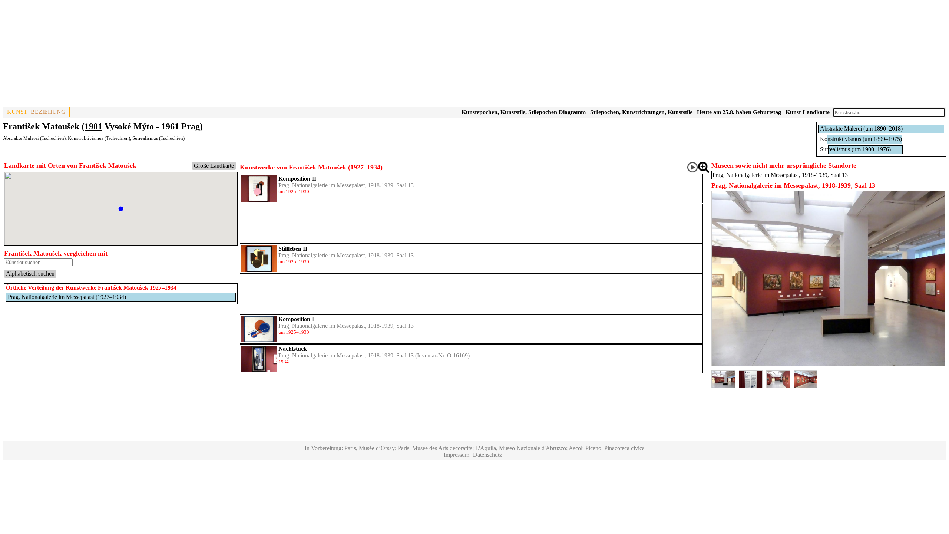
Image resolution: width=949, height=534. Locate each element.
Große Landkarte (214, 165)
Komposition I (296, 319)
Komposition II (297, 178)
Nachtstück (292, 349)
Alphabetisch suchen (30, 273)
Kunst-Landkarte (808, 112)
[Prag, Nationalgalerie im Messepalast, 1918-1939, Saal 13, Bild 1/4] (828, 364)
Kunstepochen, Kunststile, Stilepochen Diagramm (524, 112)
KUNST (17, 112)
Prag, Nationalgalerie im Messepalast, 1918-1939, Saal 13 (346, 185)
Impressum (456, 455)
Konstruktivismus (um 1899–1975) (861, 139)
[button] (121, 209)
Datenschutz (487, 455)
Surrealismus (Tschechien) (158, 138)
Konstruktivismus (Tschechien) (99, 138)
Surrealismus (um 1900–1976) (855, 149)
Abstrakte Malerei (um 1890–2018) (861, 128)
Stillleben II (292, 248)
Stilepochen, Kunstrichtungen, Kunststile (641, 112)
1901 (93, 126)
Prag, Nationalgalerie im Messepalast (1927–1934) (67, 297)
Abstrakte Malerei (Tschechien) (34, 138)
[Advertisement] (225, 55)
